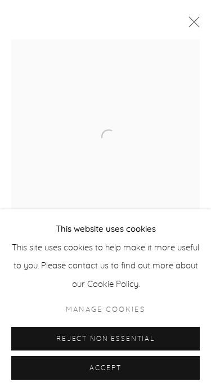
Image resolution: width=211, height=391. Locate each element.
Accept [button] (105, 368)
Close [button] (191, 25)
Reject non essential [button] (105, 339)
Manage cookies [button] (105, 309)
